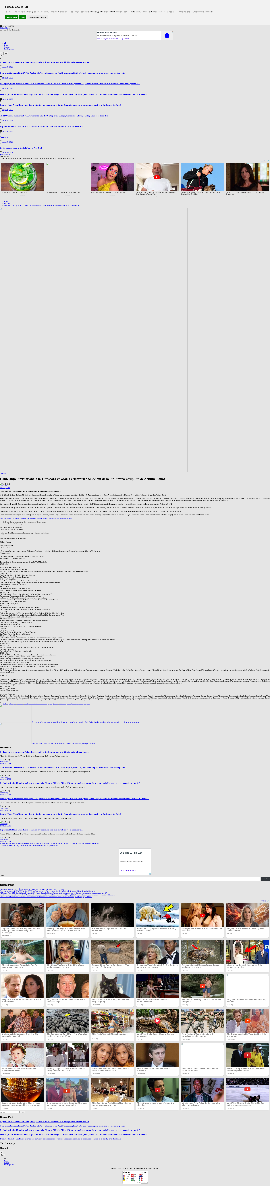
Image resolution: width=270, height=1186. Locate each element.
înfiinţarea (62, 704)
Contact (6, 47)
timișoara (87, 704)
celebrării (31, 704)
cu (48, 704)
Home (6, 45)
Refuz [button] (23, 17)
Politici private (9, 49)
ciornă (37, 704)
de (51, 704)
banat (26, 704)
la (77, 704)
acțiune (11, 704)
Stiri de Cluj (4, 486)
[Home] (5, 43)
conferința (43, 704)
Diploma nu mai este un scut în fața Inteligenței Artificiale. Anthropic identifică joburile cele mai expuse (44, 62)
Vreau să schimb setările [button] (37, 17)
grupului (55, 704)
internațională (71, 704)
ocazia (80, 704)
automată (20, 704)
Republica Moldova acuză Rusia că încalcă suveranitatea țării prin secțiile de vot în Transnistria (41, 126)
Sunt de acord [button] (12, 17)
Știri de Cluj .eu (5, 28)
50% (4, 704)
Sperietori (4, 137)
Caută (2, 876)
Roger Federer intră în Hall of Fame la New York (21, 148)
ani (15, 704)
